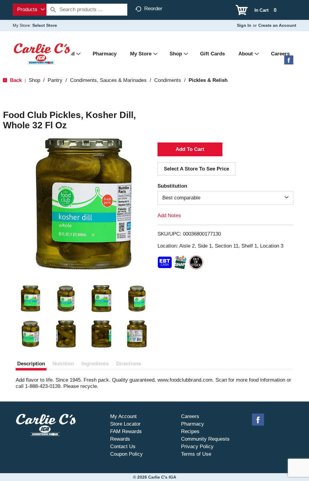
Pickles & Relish (208, 80)
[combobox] (29, 10)
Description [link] (31, 364)
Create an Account (277, 25)
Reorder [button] (153, 8)
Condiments (167, 80)
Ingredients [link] (95, 364)
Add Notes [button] (169, 215)
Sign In (244, 25)
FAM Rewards (126, 431)
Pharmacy (192, 424)
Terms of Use (196, 454)
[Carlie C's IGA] (42, 53)
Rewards (120, 439)
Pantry (55, 80)
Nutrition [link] (63, 364)
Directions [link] (128, 364)
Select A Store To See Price (196, 169)
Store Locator (125, 424)
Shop (34, 80)
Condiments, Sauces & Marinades (108, 80)
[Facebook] (288, 62)
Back (15, 80)
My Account (123, 416)
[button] (30, 299)
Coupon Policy (126, 454)
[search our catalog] (53, 10)
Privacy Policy (197, 446)
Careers (190, 416)
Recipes (190, 431)
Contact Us (122, 446)
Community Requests (205, 439)
